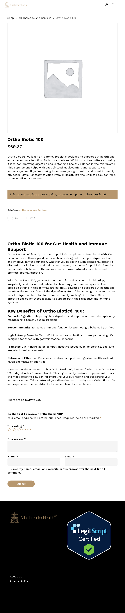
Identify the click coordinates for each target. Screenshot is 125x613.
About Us (16, 576)
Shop (10, 18)
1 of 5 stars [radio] (9, 430)
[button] (119, 4)
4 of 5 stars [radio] (24, 430)
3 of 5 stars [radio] (19, 430)
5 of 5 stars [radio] (29, 430)
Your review (16, 439)
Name (12, 456)
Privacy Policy (19, 581)
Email (70, 456)
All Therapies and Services (35, 18)
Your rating (15, 426)
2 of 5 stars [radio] (14, 430)
